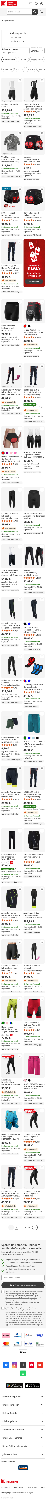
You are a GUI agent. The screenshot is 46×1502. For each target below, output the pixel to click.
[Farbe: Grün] (25, 738)
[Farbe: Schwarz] (29, 326)
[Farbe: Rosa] (11, 453)
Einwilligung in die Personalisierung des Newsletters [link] (22, 1314)
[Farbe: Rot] (25, 326)
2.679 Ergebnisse (8, 52)
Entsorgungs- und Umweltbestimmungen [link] (17, 1492)
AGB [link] (42, 1487)
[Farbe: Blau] (29, 623)
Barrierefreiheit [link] (7, 1498)
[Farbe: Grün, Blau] (11, 1023)
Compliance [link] (18, 1487)
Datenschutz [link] (32, 1487)
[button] (9, 59)
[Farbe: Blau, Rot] (25, 680)
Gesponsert (5, 101)
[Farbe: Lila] (7, 453)
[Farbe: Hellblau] (33, 738)
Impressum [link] (5, 1487)
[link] (30, 3)
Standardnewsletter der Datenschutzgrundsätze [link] (21, 1298)
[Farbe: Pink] (15, 453)
